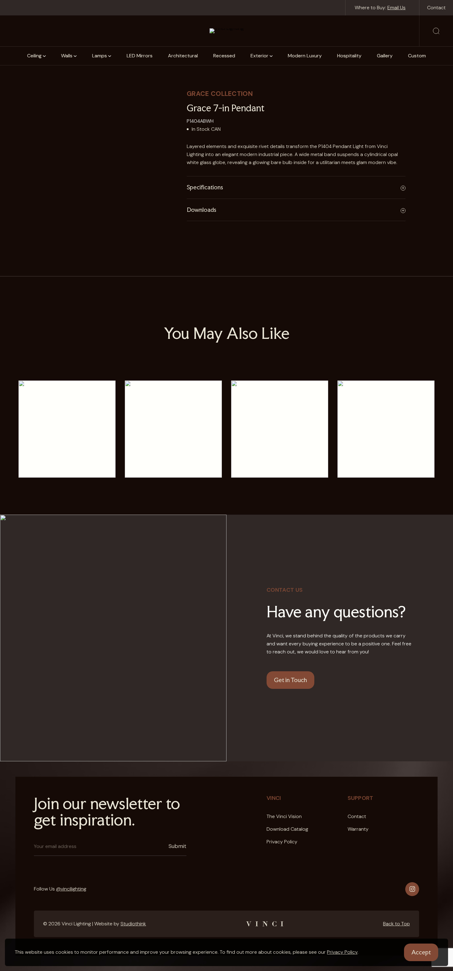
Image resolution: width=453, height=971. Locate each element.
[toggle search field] (436, 30)
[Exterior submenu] (271, 55)
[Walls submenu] (75, 55)
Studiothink (133, 923)
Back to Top (396, 923)
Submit (177, 846)
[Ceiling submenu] (44, 55)
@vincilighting (71, 889)
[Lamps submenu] (109, 55)
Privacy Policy (342, 952)
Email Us (396, 7)
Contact (436, 7)
